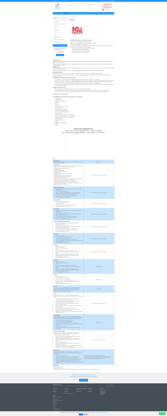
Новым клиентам (104, 5)
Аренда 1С (55, 27)
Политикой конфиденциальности (101, 412)
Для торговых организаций (81, 388)
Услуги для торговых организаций (60, 23)
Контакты (101, 388)
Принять (80, 414)
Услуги (54, 395)
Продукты (66, 388)
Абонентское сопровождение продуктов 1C (83, 374)
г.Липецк (55, 0)
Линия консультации (57, 37)
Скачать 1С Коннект (107, 9)
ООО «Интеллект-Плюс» (57, 384)
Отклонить (86, 414)
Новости (66, 392)
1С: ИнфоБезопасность (58, 41)
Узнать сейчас (83, 380)
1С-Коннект (56, 31)
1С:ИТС (55, 33)
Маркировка (90, 388)
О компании (55, 388)
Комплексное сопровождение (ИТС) (60, 20)
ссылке (104, 358)
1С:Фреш (55, 35)
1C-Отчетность (56, 29)
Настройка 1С (56, 25)
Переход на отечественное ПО (59, 39)
